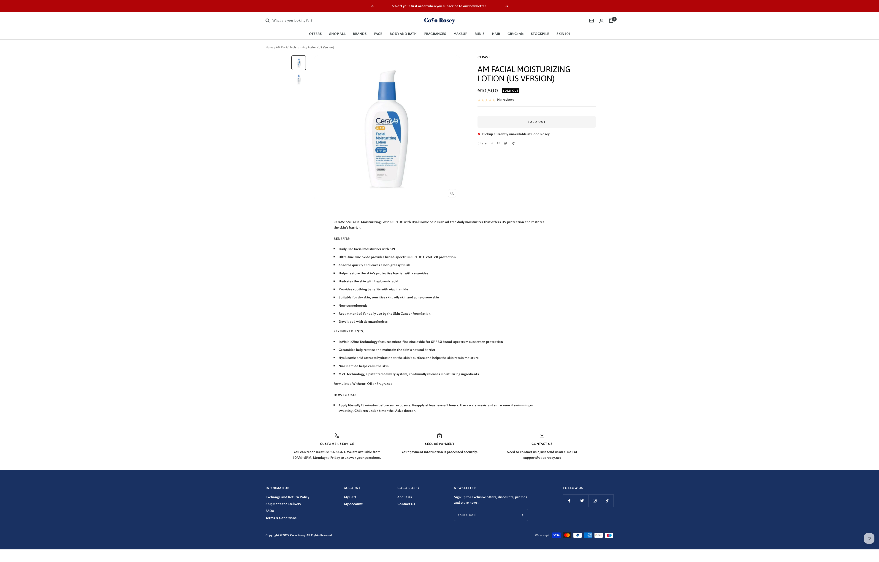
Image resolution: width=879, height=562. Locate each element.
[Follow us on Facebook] (569, 500)
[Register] (522, 515)
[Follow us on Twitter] (582, 500)
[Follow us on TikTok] (607, 500)
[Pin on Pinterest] (498, 143)
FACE (378, 34)
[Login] (601, 21)
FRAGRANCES (435, 34)
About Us (404, 497)
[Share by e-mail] (513, 143)
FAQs (270, 511)
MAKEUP (460, 34)
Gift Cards (515, 34)
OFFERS (315, 34)
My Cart (350, 497)
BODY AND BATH (403, 34)
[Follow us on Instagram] (594, 500)
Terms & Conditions (281, 518)
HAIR (496, 34)
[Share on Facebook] (492, 143)
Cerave (484, 57)
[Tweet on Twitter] (505, 143)
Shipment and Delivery (283, 504)
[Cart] (611, 21)
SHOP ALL (337, 34)
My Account (353, 504)
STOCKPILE (540, 34)
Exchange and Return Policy (287, 497)
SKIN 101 (563, 34)
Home (269, 47)
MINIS (480, 34)
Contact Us (406, 504)
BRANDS (360, 34)
